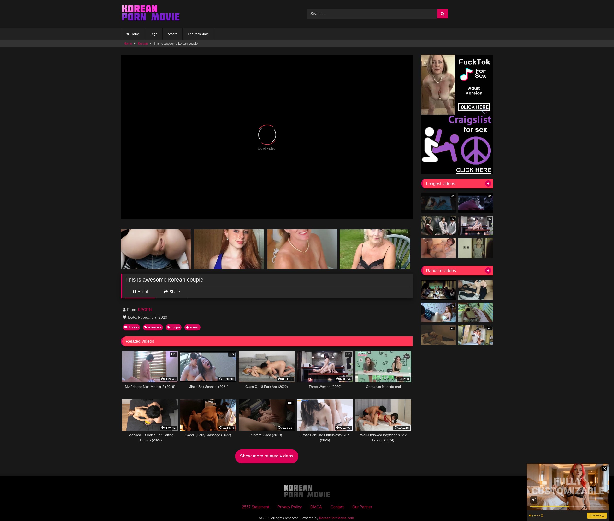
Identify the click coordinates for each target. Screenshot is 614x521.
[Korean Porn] (151, 14)
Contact (337, 507)
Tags (153, 34)
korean (194, 327)
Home (135, 34)
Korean (143, 43)
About (142, 292)
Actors (172, 34)
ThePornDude (198, 34)
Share (174, 292)
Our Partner (362, 507)
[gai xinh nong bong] (438, 290)
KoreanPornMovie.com (336, 518)
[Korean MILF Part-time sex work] (475, 248)
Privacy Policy (289, 507)
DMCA (316, 507)
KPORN (145, 310)
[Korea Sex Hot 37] (438, 248)
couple (175, 327)
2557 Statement (255, 507)
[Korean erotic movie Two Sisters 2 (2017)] (475, 312)
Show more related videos (267, 455)
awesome (154, 327)
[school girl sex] (475, 290)
